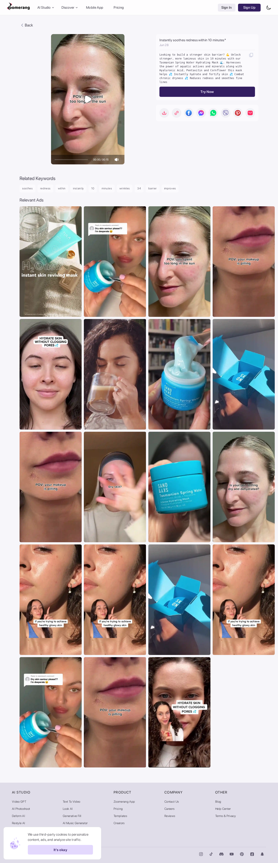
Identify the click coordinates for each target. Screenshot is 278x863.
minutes (107, 188)
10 (92, 188)
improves (170, 188)
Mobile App (94, 7)
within (62, 188)
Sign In (226, 7)
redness (45, 188)
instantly (78, 188)
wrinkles (124, 188)
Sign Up (249, 7)
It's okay (60, 850)
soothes (27, 188)
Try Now (207, 92)
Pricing (119, 7)
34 (139, 188)
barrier (152, 188)
